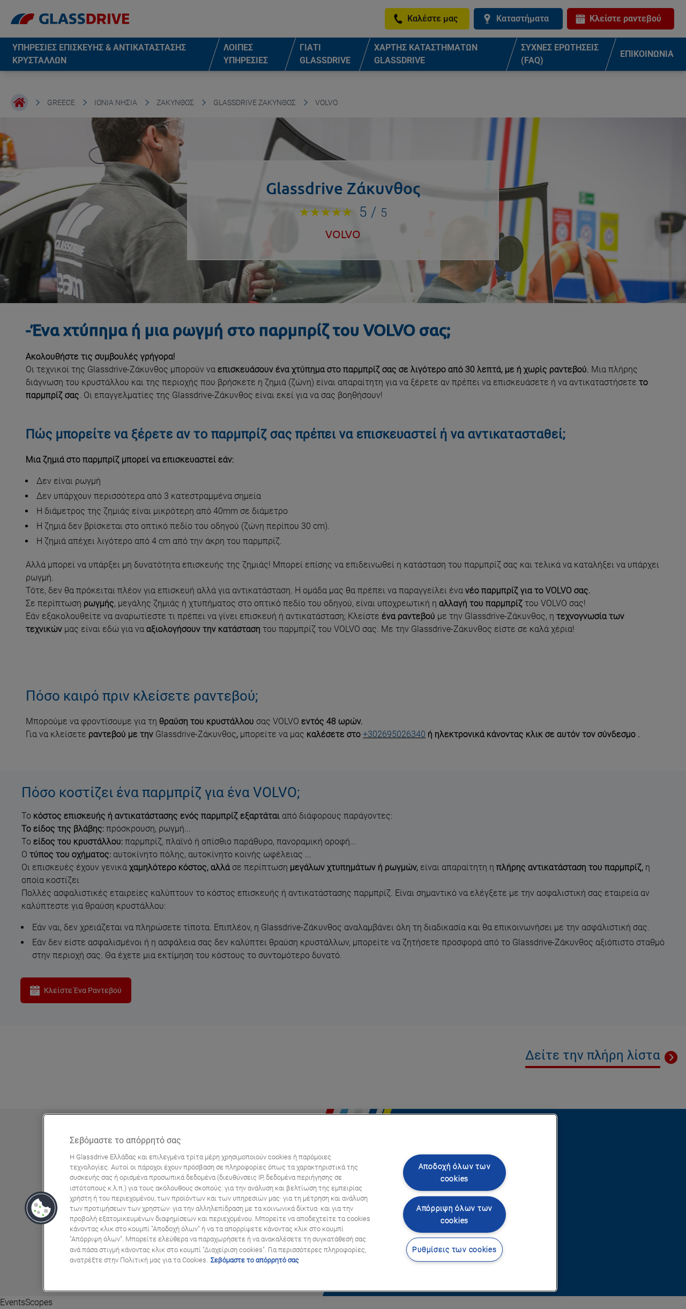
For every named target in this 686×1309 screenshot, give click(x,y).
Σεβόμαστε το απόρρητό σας (255, 1260)
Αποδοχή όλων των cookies (455, 1172)
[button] (41, 1208)
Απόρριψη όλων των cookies (454, 1214)
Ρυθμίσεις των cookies (454, 1249)
